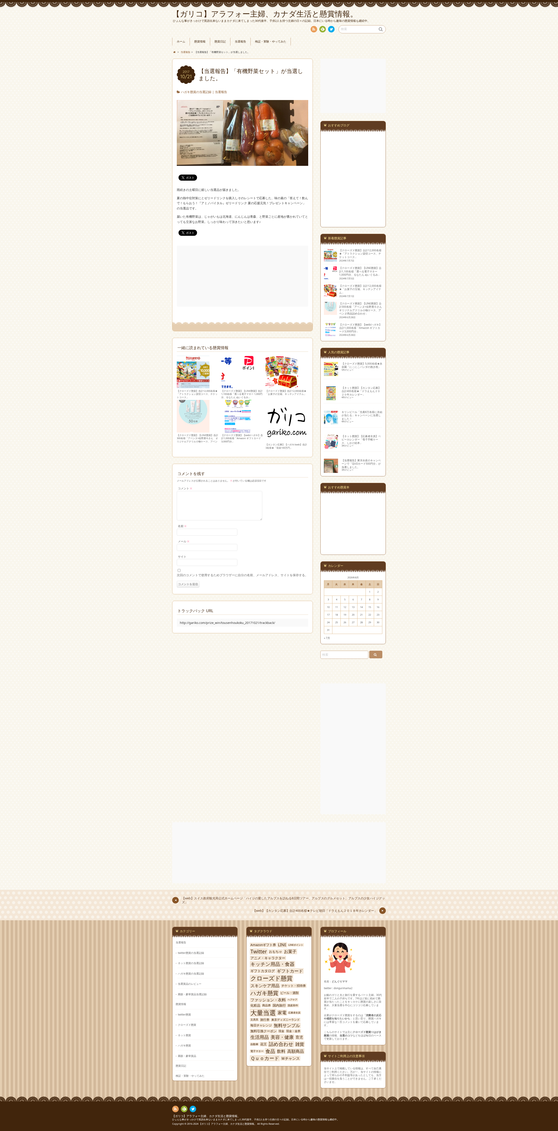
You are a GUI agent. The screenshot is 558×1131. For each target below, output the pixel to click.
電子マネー (257, 1051)
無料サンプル (287, 1025)
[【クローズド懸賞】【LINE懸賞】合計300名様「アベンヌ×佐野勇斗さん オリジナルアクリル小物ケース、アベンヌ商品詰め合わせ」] (193, 430)
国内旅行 (279, 1005)
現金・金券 (293, 1031)
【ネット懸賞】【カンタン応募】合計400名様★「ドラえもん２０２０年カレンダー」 (361, 391)
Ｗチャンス (290, 1058)
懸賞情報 (200, 41)
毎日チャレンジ (261, 1025)
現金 (281, 1031)
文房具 (254, 1019)
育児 (299, 1037)
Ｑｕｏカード (264, 1058)
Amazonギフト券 (263, 945)
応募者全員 (294, 1012)
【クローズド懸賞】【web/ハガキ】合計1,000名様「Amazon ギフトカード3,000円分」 (242, 438)
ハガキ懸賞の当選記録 (196, 92)
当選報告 (240, 41)
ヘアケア (292, 999)
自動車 (254, 1044)
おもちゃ (275, 951)
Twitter (258, 951)
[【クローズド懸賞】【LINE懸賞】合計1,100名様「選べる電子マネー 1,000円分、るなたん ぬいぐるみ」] (237, 386)
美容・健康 (282, 1037)
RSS (314, 29)
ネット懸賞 (184, 1035)
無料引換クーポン (263, 1031)
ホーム (181, 41)
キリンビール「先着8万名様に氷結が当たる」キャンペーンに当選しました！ (362, 415)
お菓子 (290, 951)
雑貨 (299, 1044)
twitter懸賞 (184, 1014)
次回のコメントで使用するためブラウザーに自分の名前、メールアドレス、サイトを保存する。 (242, 575)
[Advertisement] (243, 276)
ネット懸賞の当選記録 (191, 963)
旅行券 (264, 1020)
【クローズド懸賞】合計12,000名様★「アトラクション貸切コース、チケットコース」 (197, 394)
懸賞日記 (220, 41)
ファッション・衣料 (268, 999)
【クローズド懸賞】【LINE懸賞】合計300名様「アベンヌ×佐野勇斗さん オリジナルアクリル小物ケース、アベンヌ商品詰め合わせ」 (197, 439)
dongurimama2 (343, 988)
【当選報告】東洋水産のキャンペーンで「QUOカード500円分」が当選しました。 (361, 464)
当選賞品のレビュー (189, 983)
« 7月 (327, 638)
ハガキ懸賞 (184, 1045)
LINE (282, 944)
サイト (182, 557)
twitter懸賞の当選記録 (191, 952)
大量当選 (263, 1013)
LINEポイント (295, 944)
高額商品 (295, 1051)
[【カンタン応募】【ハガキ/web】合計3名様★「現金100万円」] (286, 440)
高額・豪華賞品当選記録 (192, 994)
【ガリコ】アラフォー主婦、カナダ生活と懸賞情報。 (206, 1116)
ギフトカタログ (262, 971)
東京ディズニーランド (285, 1020)
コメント (185, 488)
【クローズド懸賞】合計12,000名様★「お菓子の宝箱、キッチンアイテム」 (285, 392)
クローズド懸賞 (187, 1024)
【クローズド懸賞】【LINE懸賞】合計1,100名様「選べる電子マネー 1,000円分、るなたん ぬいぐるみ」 (242, 394)
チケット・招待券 (293, 986)
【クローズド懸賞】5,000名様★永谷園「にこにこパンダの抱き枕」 (362, 365)
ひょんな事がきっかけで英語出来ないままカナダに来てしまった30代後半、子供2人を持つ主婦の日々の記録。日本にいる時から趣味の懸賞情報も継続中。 (255, 1119)
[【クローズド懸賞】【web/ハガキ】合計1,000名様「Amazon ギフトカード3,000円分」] (237, 430)
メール (183, 541)
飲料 (281, 1051)
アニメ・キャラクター (267, 958)
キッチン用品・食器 (272, 964)
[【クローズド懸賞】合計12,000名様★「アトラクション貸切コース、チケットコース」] (193, 386)
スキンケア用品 (264, 985)
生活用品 (259, 1037)
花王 (263, 1044)
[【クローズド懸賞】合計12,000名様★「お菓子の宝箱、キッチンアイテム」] (281, 386)
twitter (331, 29)
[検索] (375, 654)
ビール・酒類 (289, 993)
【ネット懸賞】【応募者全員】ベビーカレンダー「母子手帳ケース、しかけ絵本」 (361, 439)
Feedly (322, 29)
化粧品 (255, 1005)
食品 (270, 1051)
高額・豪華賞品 (187, 1056)
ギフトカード (290, 971)
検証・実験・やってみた (270, 41)
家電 (282, 1013)
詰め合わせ (281, 1044)
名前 (182, 526)
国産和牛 (293, 1005)
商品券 (266, 1005)
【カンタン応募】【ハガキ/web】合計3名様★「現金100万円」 (286, 446)
